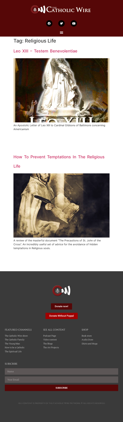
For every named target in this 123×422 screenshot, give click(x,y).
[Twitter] (61, 23)
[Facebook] (49, 23)
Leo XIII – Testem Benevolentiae (45, 50)
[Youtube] (74, 23)
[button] (61, 32)
